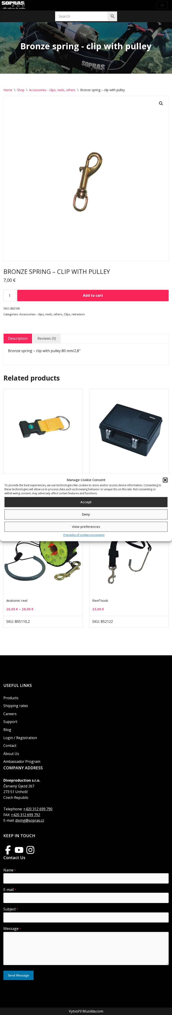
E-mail (9, 889)
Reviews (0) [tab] (46, 338)
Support (10, 721)
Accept (86, 502)
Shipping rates (15, 705)
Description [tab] (18, 338)
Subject (10, 909)
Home (7, 90)
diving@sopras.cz (29, 820)
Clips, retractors (74, 314)
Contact (9, 745)
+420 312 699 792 (25, 814)
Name (9, 870)
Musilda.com (92, 1011)
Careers (10, 713)
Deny (86, 514)
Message (12, 928)
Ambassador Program (21, 761)
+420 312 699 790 (37, 808)
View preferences (86, 527)
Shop (20, 90)
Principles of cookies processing (83, 535)
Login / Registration (20, 737)
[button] (165, 480)
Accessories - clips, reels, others (52, 90)
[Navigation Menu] (162, 5)
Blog (7, 729)
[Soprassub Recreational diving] (13, 5)
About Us (11, 753)
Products (10, 697)
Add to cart (93, 295)
